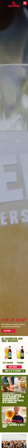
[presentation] (26, 353)
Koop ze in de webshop (13, 371)
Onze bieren (13, 367)
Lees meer (7, 331)
